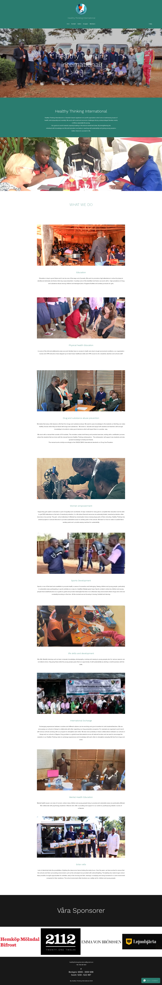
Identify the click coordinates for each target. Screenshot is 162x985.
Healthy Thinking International (81, 18)
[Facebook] (81, 969)
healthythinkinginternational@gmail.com (81, 962)
